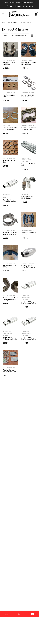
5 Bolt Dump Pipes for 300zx (9, 63)
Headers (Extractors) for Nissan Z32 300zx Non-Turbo (28, 129)
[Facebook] (7, 6)
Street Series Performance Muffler (28, 302)
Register (30, 6)
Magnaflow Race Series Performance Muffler (10, 201)
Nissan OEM (6, 125)
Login (6, 2)
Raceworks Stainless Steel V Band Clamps (10, 233)
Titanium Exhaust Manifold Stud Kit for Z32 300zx (10, 371)
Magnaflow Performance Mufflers (26, 160)
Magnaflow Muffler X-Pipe (28, 165)
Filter (4, 36)
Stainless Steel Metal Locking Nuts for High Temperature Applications (10, 300)
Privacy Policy (15, 2)
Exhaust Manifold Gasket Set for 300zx (27, 97)
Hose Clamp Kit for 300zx (9, 161)
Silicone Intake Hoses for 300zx (28, 233)
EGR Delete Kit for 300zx (9, 96)
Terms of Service (27, 2)
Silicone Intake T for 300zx (10, 266)
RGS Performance (9, 60)
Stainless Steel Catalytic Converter (28, 266)
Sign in (25, 6)
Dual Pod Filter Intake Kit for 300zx (28, 63)
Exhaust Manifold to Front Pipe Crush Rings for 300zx (10, 129)
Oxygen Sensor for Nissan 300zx (27, 197)
